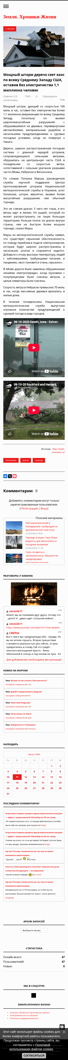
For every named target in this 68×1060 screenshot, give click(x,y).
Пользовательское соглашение (24, 1015)
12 (25, 777)
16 (60, 777)
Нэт (29, 695)
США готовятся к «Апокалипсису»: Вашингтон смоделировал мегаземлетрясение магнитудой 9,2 (42, 559)
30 (60, 788)
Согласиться (34, 1055)
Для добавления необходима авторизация (34, 659)
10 (8, 777)
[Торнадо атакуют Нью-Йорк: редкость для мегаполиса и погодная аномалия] (14, 548)
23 (60, 782)
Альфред (9, 898)
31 (8, 793)
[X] (10, 476)
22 (51, 782)
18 (17, 782)
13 (34, 777)
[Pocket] (15, 476)
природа (39, 460)
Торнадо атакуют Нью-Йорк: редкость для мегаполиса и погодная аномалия (42, 541)
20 (34, 782)
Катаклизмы (11, 460)
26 (25, 788)
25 (17, 788)
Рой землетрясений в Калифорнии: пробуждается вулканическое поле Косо (42, 526)
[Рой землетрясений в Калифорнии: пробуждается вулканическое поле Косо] (14, 533)
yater (30, 718)
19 (25, 782)
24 (8, 788)
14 (43, 777)
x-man (37, 874)
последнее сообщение (15, 684)
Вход (44, 508)
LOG (29, 684)
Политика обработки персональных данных (30, 1012)
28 (43, 788)
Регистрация (29, 508)
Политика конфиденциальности (24, 1018)
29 (51, 788)
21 (43, 782)
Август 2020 (34, 754)
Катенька (32, 729)
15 (51, 777)
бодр (43, 825)
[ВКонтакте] (5, 476)
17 (8, 782)
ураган (26, 460)
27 (34, 788)
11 (17, 777)
